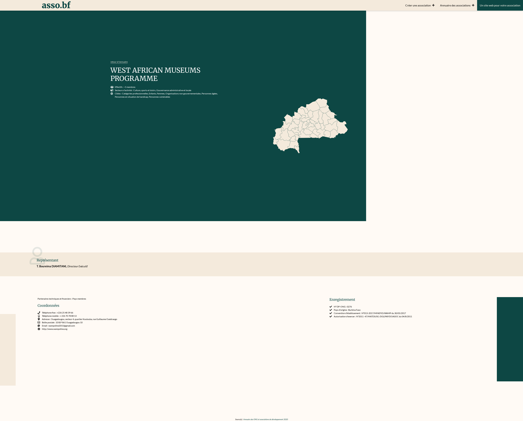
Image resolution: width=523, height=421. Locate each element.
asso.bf (56, 5)
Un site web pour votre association (500, 5)
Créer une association (418, 5)
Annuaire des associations (455, 5)
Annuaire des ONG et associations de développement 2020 (265, 419)
